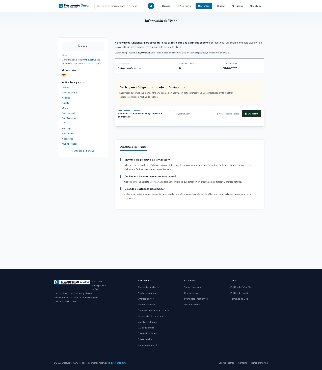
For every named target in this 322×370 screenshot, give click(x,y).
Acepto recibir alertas (229, 113)
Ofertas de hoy (146, 298)
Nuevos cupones (146, 304)
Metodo (257, 5)
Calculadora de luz (147, 333)
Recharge (67, 128)
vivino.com (88, 59)
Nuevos (239, 5)
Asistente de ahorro (148, 287)
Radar (221, 5)
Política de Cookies (240, 292)
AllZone (66, 97)
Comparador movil (147, 344)
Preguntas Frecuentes (196, 298)
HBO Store (67, 133)
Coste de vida (145, 339)
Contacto (242, 362)
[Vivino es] (64, 75)
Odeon (65, 107)
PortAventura (69, 118)
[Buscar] (151, 6)
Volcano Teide (69, 92)
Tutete (65, 102)
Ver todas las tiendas (83, 150)
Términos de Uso (239, 298)
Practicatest (68, 113)
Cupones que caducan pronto (153, 310)
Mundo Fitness (69, 143)
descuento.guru (118, 362)
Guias (167, 5)
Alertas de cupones (148, 292)
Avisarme (253, 113)
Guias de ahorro (146, 327)
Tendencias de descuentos (152, 316)
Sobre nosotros (226, 362)
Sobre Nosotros (192, 287)
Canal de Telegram (147, 321)
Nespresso (67, 138)
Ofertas (205, 5)
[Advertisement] (83, 211)
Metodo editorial (193, 304)
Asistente (185, 5)
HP (63, 123)
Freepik (66, 87)
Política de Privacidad (241, 287)
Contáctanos (191, 292)
